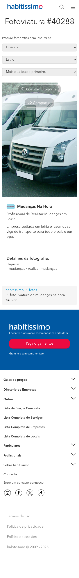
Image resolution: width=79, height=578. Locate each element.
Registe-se (11, 455)
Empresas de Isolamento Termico (27, 421)
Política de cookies (22, 537)
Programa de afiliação (19, 479)
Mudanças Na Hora (34, 207)
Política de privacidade (25, 527)
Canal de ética (13, 475)
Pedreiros (10, 430)
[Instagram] (7, 493)
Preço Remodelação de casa (23, 389)
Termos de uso (18, 516)
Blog (7, 404)
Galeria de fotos (15, 413)
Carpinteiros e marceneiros (23, 434)
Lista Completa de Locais (22, 436)
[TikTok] (41, 493)
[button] (39, 380)
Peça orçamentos (39, 571)
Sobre (8, 470)
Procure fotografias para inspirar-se (26, 38)
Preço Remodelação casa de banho (28, 385)
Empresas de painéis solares (23, 394)
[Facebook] (19, 493)
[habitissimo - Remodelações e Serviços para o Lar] (20, 7)
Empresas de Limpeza (19, 399)
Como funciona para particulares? (27, 451)
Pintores (9, 425)
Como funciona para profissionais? (28, 460)
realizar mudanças (42, 269)
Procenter (10, 417)
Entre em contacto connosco (24, 482)
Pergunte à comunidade (20, 409)
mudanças (17, 269)
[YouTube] (30, 493)
